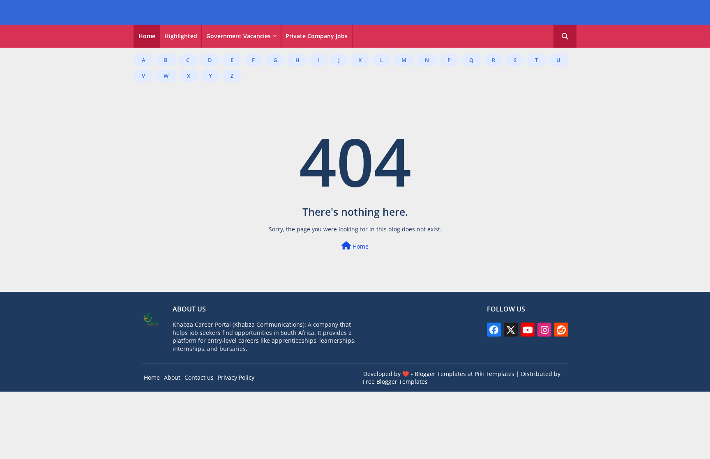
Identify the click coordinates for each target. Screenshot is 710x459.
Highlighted (180, 36)
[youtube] (528, 330)
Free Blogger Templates (395, 381)
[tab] (147, 36)
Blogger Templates (440, 374)
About (172, 377)
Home (146, 36)
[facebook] (494, 330)
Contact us (199, 377)
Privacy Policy (236, 377)
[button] (564, 36)
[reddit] (561, 330)
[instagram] (544, 330)
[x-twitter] (511, 330)
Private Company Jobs (317, 36)
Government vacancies (238, 36)
